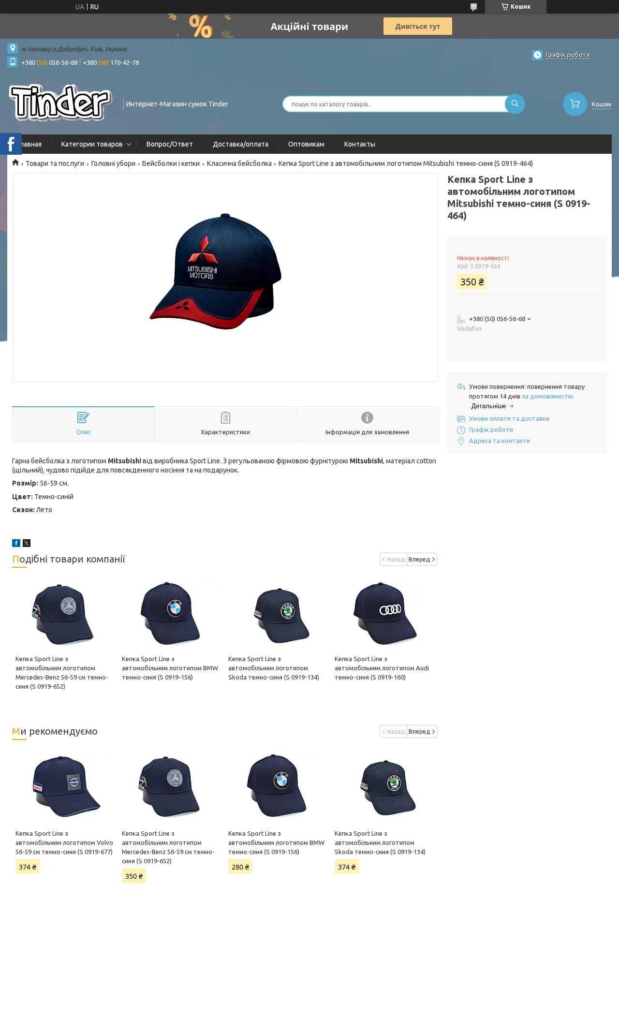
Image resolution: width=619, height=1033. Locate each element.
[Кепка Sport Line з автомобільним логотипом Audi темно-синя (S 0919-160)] (384, 613)
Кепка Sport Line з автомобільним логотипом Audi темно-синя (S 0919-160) (382, 667)
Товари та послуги (55, 163)
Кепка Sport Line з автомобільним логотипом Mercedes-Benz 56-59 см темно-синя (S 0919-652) (168, 847)
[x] (26, 544)
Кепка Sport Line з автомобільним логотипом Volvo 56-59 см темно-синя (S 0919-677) (64, 842)
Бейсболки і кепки (171, 163)
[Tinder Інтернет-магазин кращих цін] (61, 103)
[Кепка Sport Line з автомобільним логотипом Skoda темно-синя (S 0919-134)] (278, 613)
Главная (29, 144)
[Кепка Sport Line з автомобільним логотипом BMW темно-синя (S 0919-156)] (171, 613)
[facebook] (16, 544)
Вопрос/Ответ (170, 144)
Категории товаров (92, 144)
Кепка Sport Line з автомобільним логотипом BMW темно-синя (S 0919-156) (170, 667)
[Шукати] (515, 104)
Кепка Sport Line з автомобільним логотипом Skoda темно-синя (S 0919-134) (273, 667)
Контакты (359, 144)
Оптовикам (306, 144)
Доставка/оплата (240, 144)
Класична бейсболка (239, 163)
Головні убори (113, 163)
